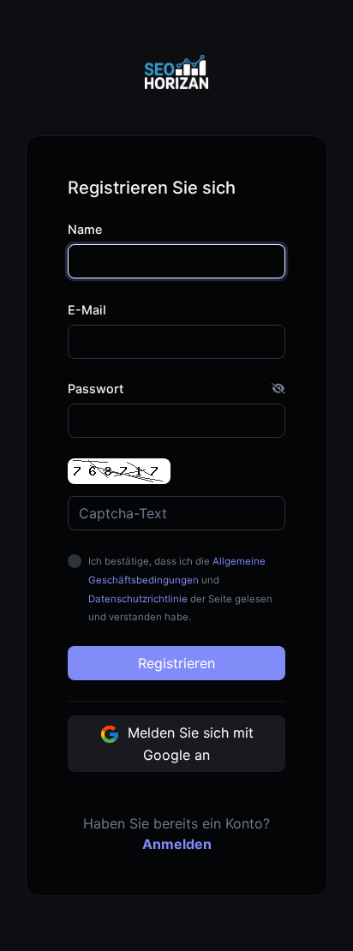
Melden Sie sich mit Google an (188, 743)
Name (85, 229)
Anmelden (177, 843)
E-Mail (87, 309)
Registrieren (176, 663)
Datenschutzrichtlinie (138, 599)
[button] (278, 389)
